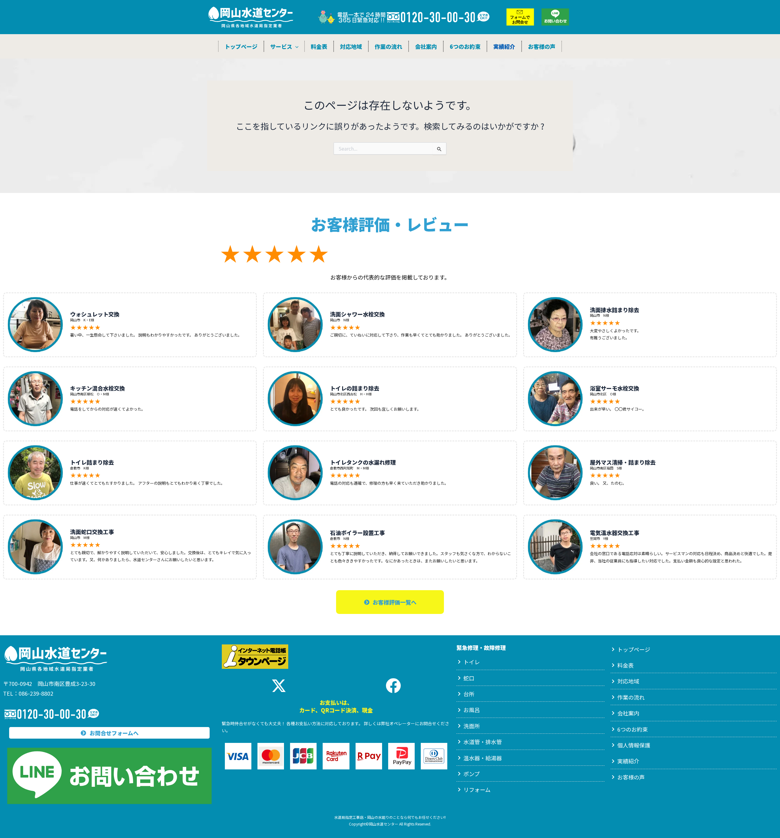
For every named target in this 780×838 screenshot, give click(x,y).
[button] (295, 46)
